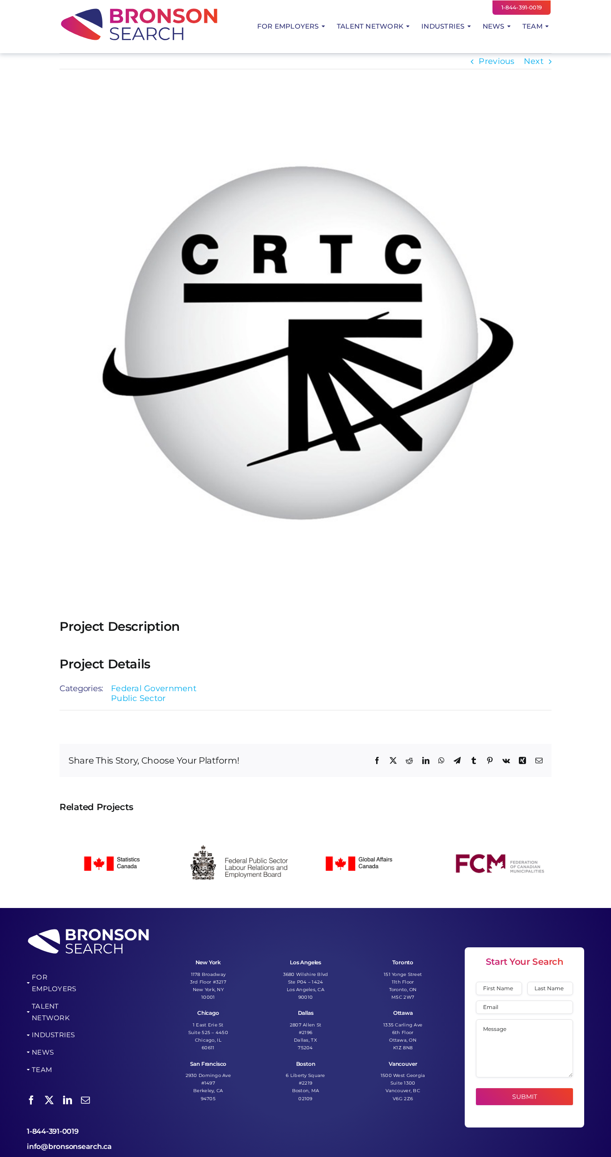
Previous (496, 61)
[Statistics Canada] (112, 827)
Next (533, 61)
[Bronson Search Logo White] (88, 930)
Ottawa (403, 1012)
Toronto (402, 962)
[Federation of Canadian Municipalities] (498, 827)
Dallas (306, 1012)
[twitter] (49, 1100)
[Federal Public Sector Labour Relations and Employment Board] (241, 827)
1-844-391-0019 (53, 1131)
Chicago (208, 1012)
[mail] (85, 1100)
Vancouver (403, 1063)
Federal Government (153, 688)
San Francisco (208, 1063)
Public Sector (138, 698)
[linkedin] (67, 1100)
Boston (305, 1063)
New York (208, 962)
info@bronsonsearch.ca (69, 1146)
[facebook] (31, 1100)
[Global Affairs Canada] (369, 827)
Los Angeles (305, 962)
